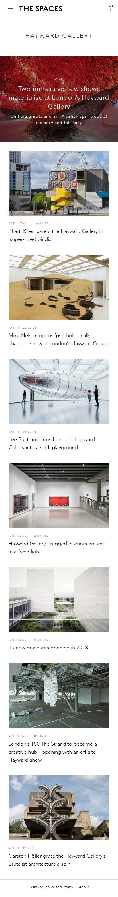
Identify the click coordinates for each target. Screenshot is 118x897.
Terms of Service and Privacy (51, 887)
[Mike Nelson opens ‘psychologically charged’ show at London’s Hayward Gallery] (59, 287)
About (84, 887)
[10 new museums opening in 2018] (59, 599)
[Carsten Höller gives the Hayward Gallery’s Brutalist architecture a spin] (59, 807)
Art (59, 79)
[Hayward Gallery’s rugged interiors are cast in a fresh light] (59, 495)
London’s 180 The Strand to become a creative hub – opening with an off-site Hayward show (53, 752)
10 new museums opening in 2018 (48, 647)
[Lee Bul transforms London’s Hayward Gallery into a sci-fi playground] (59, 391)
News (22, 223)
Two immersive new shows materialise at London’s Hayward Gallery (59, 97)
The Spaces (40, 10)
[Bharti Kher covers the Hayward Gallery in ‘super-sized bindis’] (59, 183)
